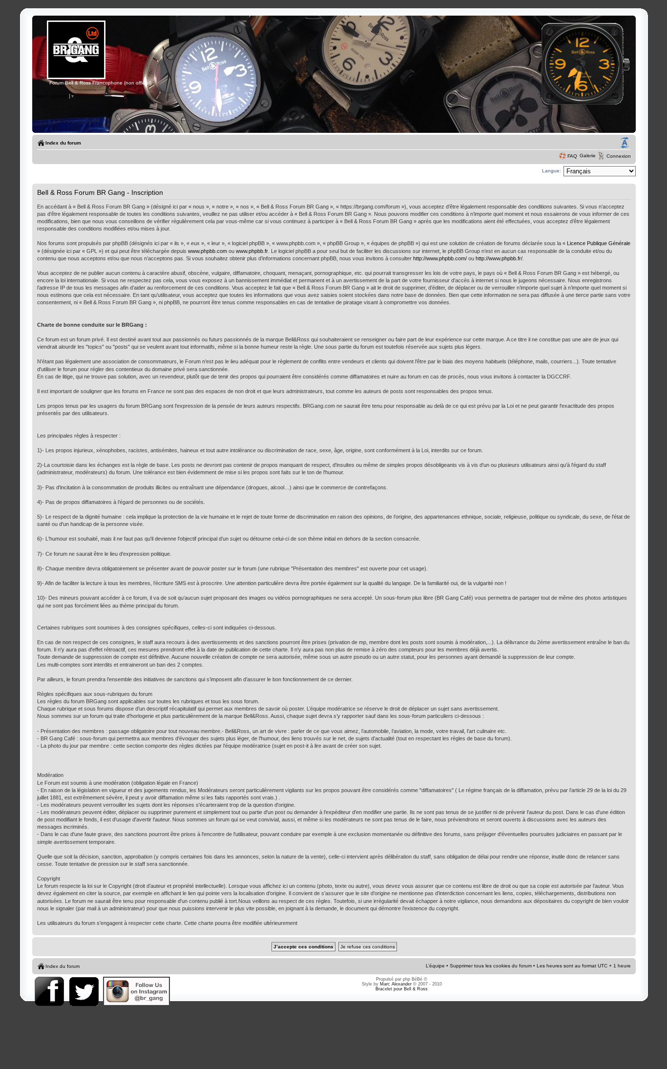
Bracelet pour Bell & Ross (401, 988)
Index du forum (63, 143)
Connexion (618, 156)
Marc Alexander (396, 984)
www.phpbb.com (207, 251)
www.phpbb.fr (252, 251)
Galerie (588, 155)
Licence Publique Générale (598, 243)
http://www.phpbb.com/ (440, 258)
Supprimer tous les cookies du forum (491, 965)
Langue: (551, 170)
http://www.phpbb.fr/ (499, 258)
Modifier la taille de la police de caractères (624, 143)
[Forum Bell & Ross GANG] (76, 77)
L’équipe (435, 965)
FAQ (572, 156)
